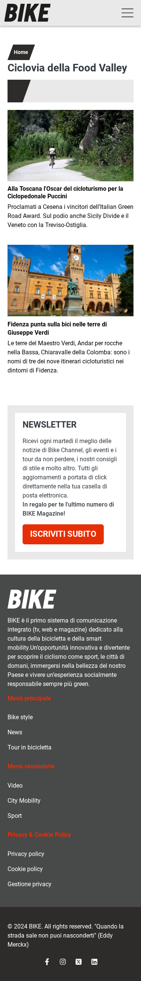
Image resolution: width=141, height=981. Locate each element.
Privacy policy (26, 853)
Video (15, 785)
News (15, 732)
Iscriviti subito (63, 534)
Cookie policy (25, 869)
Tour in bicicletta (30, 747)
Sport (15, 815)
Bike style (20, 717)
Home (21, 52)
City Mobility (24, 800)
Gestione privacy (30, 884)
